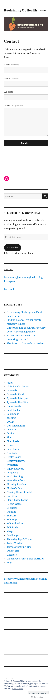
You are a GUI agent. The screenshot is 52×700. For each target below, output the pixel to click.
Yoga (9, 562)
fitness (10, 445)
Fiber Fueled (13, 441)
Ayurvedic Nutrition (18, 402)
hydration (12, 464)
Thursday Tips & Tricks (19, 539)
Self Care (11, 515)
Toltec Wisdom (15, 543)
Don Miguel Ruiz (16, 425)
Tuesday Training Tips (19, 546)
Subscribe (12, 247)
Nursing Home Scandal (19, 492)
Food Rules (13, 449)
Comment (13, 105)
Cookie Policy (17, 689)
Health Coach (14, 457)
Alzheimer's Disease (18, 386)
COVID (10, 421)
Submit (26, 143)
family (10, 433)
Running (11, 511)
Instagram (10, 281)
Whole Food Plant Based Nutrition (25, 558)
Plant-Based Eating (17, 500)
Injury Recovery (15, 468)
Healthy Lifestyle (16, 460)
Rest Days (12, 507)
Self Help (12, 519)
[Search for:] (23, 196)
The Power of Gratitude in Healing (25, 343)
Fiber (9, 437)
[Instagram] (6, 178)
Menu (43, 10)
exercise (11, 429)
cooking (11, 417)
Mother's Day (14, 488)
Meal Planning (15, 476)
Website (8, 92)
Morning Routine (16, 484)
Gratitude (12, 453)
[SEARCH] (45, 196)
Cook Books (13, 410)
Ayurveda (12, 390)
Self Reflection (15, 523)
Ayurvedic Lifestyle (17, 398)
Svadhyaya (13, 535)
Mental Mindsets (16, 480)
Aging (10, 382)
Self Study (12, 527)
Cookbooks (13, 414)
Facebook (9, 289)
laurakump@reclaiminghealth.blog (23, 277)
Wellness (12, 554)
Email (11, 78)
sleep (9, 531)
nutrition (12, 496)
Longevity (12, 472)
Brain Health (14, 406)
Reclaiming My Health (20, 10)
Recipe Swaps (14, 503)
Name (11, 64)
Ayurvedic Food (15, 394)
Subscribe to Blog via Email (22, 213)
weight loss (13, 550)
